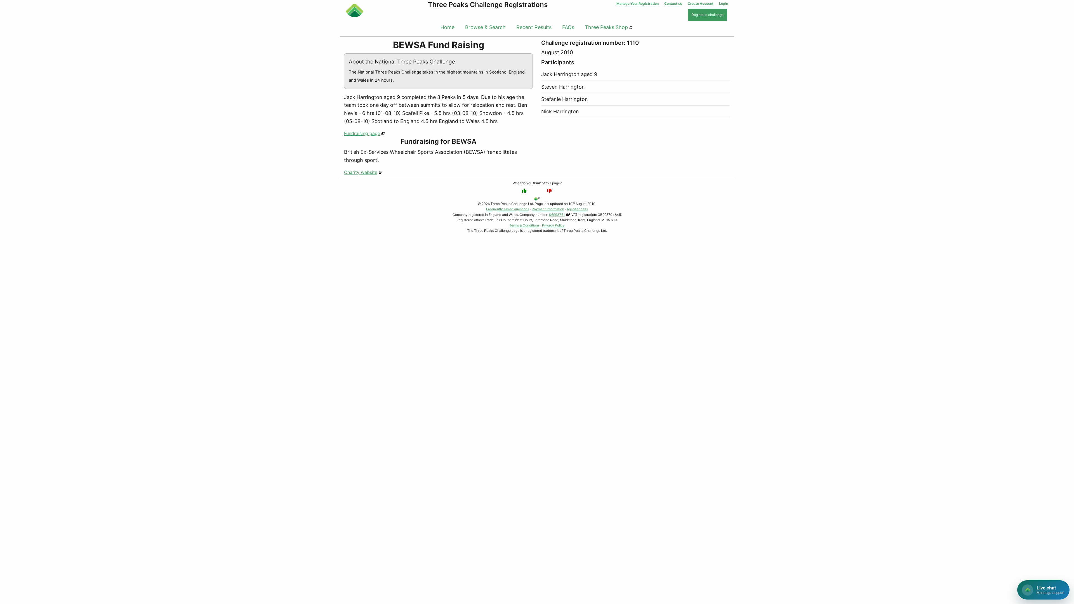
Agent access (577, 209)
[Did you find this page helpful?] (524, 191)
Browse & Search (485, 27)
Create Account (700, 3)
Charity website (360, 172)
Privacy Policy (553, 225)
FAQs (568, 27)
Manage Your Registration (637, 3)
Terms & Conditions (524, 225)
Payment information (548, 209)
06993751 (557, 215)
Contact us (673, 3)
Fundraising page (362, 133)
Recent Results (534, 27)
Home (447, 27)
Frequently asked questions (507, 209)
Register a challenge (708, 15)
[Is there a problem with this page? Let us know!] (549, 191)
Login (723, 3)
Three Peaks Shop (606, 27)
